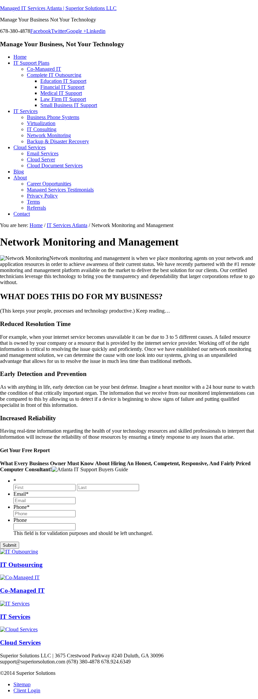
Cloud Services (20, 642)
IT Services (15, 616)
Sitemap (22, 684)
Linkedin (95, 31)
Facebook (40, 31)
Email (21, 494)
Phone (21, 507)
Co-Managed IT (22, 590)
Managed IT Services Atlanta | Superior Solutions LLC (58, 8)
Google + (76, 31)
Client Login (26, 690)
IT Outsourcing (21, 564)
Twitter (58, 31)
